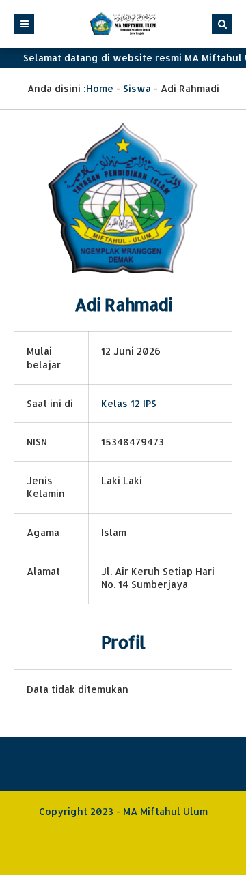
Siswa (137, 88)
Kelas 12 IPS (128, 403)
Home (99, 88)
